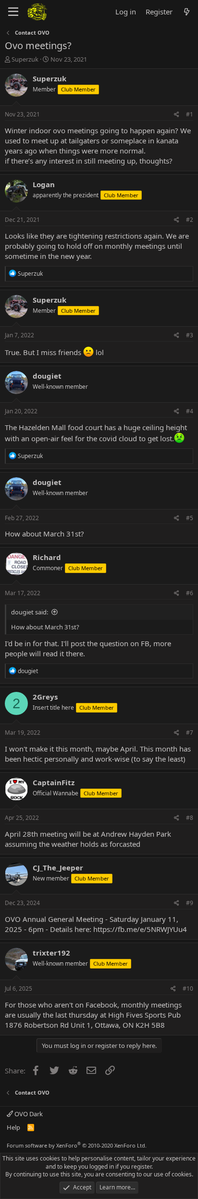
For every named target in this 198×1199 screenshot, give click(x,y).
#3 (189, 335)
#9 (189, 903)
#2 (189, 220)
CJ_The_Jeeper (58, 867)
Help (13, 1127)
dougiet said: (29, 612)
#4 (189, 411)
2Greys (45, 697)
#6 (189, 593)
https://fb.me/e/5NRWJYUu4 (140, 929)
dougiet (47, 376)
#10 (188, 988)
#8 (189, 818)
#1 (189, 114)
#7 (189, 732)
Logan (44, 184)
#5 (189, 518)
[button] (13, 12)
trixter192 (51, 952)
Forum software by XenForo (77, 1145)
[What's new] (186, 12)
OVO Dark (28, 1114)
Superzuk (25, 59)
